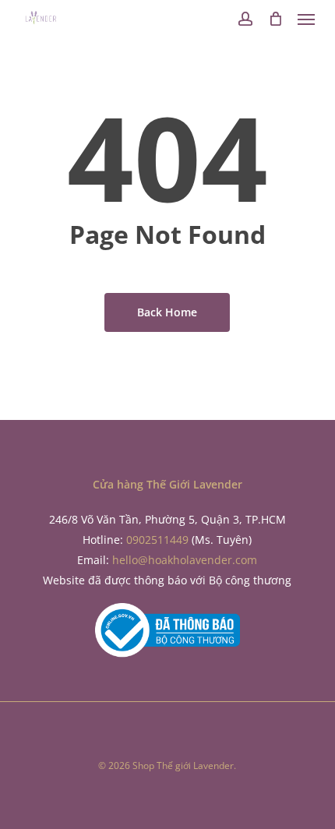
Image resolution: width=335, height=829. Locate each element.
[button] (306, 18)
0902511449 (157, 539)
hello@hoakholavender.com (184, 559)
